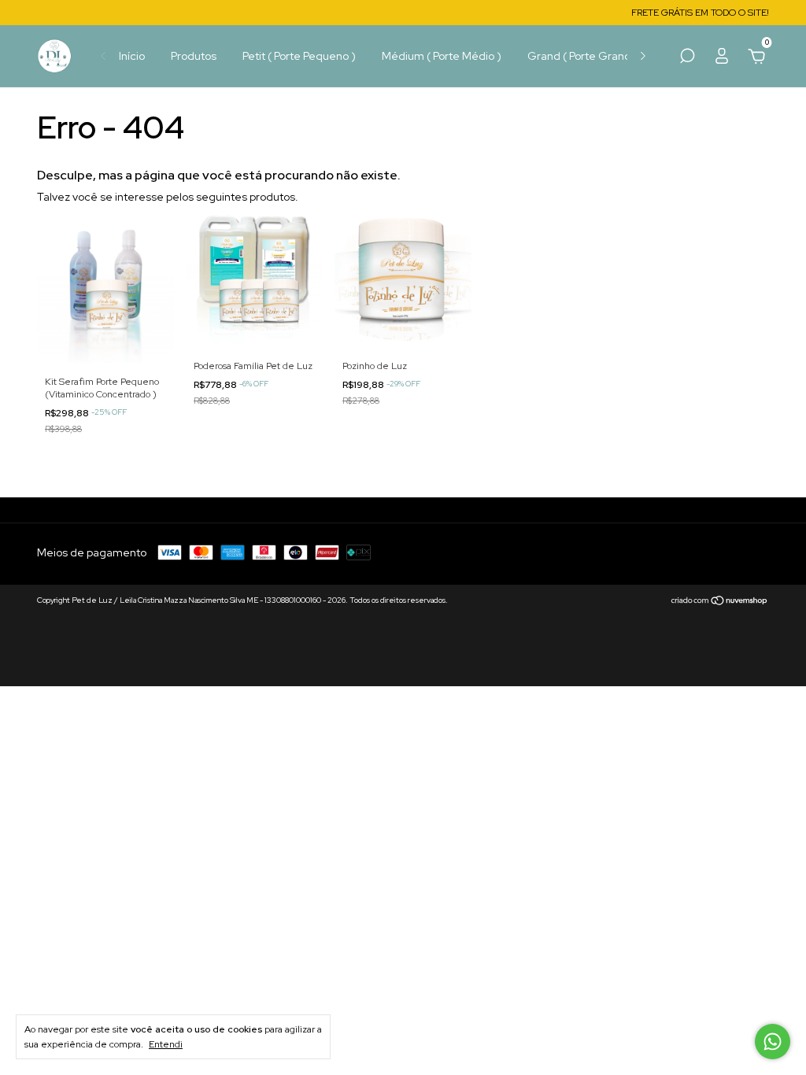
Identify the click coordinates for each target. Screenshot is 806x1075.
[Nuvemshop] (720, 602)
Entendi (166, 1044)
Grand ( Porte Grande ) (586, 56)
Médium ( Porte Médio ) (441, 56)
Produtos (193, 56)
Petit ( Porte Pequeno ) (299, 56)
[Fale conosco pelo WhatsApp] (772, 1041)
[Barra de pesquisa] (687, 58)
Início (132, 56)
